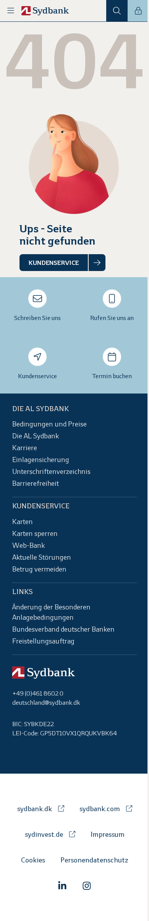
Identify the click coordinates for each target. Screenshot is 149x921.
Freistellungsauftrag (43, 641)
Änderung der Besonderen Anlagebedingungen (51, 612)
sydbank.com (99, 809)
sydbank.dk (34, 809)
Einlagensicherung (40, 460)
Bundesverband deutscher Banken (63, 630)
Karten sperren (35, 534)
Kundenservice (37, 376)
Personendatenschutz (94, 860)
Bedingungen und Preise (49, 425)
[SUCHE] (117, 10)
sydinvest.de (44, 835)
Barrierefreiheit (35, 484)
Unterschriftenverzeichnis (51, 472)
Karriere (24, 449)
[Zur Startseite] (45, 10)
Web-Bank (28, 546)
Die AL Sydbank (35, 437)
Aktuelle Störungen (41, 558)
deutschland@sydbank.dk (46, 703)
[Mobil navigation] (10, 10)
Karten (22, 522)
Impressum (108, 835)
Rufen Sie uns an (112, 318)
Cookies (33, 860)
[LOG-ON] (138, 10)
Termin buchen (112, 376)
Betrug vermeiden (39, 570)
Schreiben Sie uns (37, 318)
